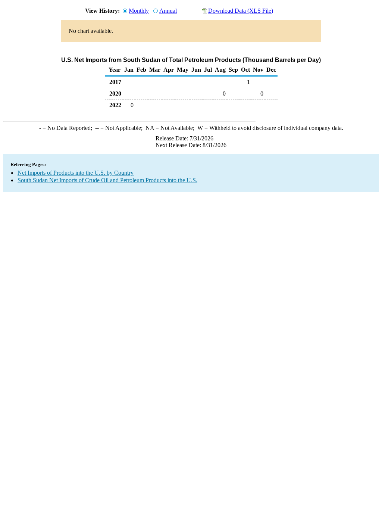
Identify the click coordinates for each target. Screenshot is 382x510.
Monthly (139, 10)
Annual (168, 10)
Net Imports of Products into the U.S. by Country (76, 173)
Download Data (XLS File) (240, 10)
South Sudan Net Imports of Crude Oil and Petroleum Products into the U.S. (107, 180)
